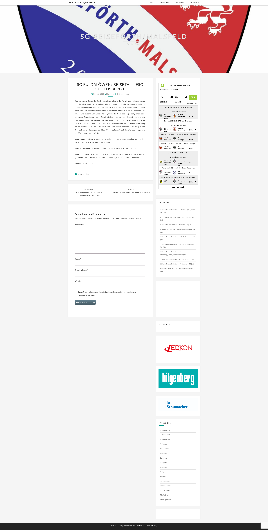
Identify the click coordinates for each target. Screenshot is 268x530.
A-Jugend (163, 444)
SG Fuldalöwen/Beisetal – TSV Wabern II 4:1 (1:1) (177, 264)
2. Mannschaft (165, 435)
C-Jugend (163, 462)
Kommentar (80, 224)
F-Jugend (163, 476)
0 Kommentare (123, 94)
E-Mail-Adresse (81, 270)
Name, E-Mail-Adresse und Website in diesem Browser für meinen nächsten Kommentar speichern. (106, 293)
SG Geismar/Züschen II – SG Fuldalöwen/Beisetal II (131, 192)
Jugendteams (180, 3)
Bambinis (163, 458)
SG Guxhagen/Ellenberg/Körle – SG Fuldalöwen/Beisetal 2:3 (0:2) (88, 192)
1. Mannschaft (165, 430)
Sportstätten (165, 490)
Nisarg (155, 526)
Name (78, 259)
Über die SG (193, 3)
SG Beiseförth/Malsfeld (82, 2)
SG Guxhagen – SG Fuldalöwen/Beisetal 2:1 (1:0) (177, 259)
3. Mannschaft (165, 439)
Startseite (153, 3)
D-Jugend (163, 467)
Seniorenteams (165, 3)
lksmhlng (110, 94)
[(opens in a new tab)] (171, 285)
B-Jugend (163, 453)
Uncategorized (83, 174)
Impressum (162, 513)
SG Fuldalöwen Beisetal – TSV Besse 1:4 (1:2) (175, 225)
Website (78, 281)
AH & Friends (164, 449)
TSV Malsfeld (164, 495)
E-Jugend (163, 472)
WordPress (140, 526)
